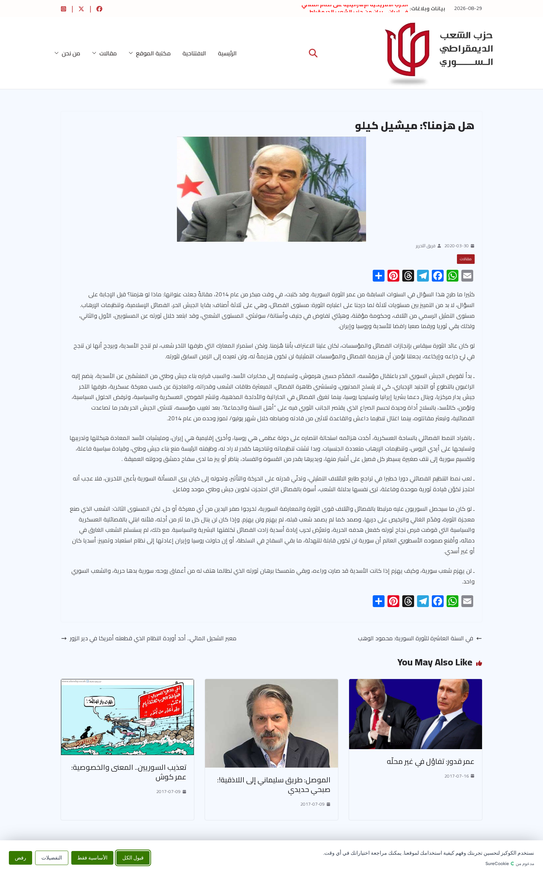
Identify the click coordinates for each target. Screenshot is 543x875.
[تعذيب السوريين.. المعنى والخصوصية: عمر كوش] (127, 684)
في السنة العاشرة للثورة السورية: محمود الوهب (415, 638)
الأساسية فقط (92, 857)
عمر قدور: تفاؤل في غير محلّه (431, 761)
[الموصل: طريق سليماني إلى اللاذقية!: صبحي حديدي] (271, 684)
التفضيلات (51, 857)
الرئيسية (227, 53)
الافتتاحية (194, 53)
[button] (132, 53)
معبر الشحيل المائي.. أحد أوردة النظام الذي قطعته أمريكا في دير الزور (153, 638)
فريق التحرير (426, 246)
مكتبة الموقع (153, 53)
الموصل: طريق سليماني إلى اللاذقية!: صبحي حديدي (274, 784)
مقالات (108, 53)
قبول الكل (133, 857)
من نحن (71, 53)
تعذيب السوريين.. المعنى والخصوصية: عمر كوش (129, 771)
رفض (20, 857)
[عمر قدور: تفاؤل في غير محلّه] (415, 684)
